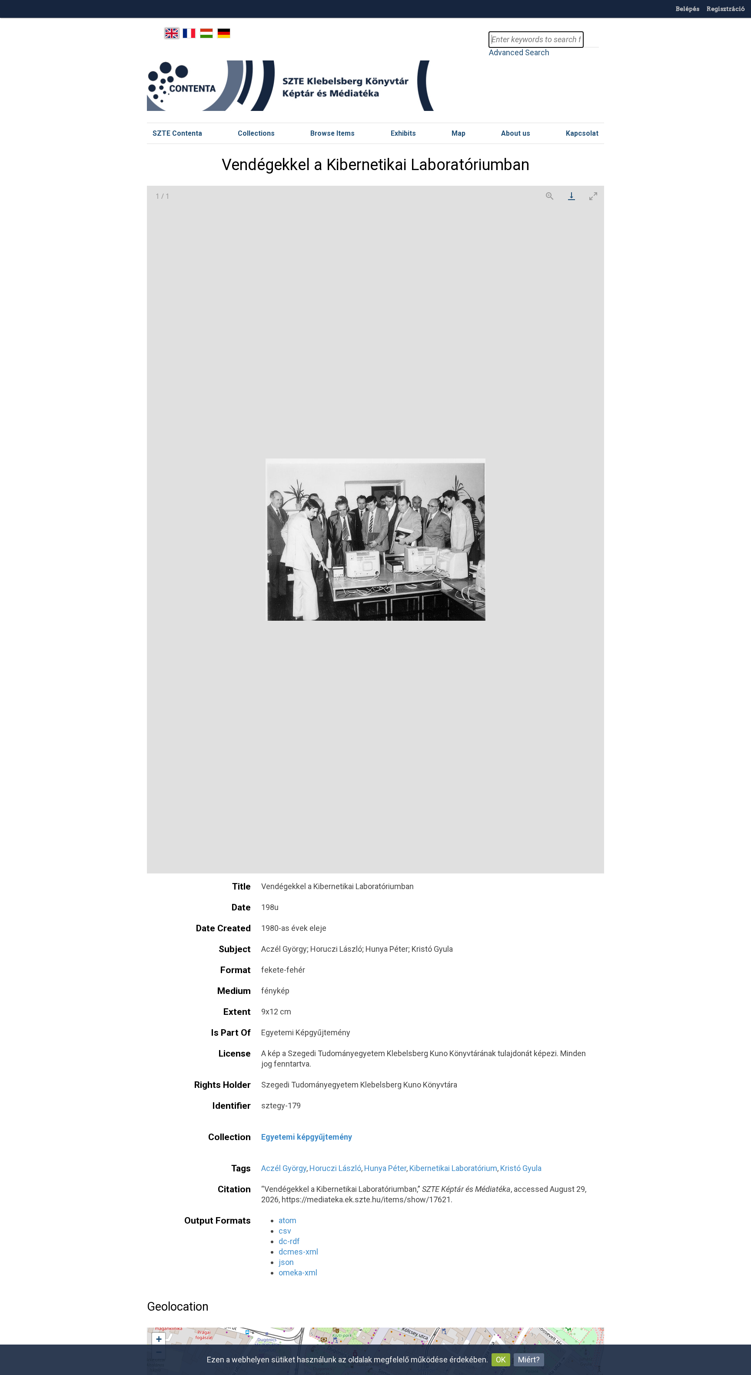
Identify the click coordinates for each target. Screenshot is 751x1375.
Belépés (687, 8)
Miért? (529, 1359)
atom (287, 1220)
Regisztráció (726, 8)
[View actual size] (550, 196)
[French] (189, 33)
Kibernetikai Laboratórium (453, 1168)
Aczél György (283, 1168)
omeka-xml (298, 1272)
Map (458, 133)
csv (285, 1230)
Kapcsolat (582, 133)
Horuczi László (335, 1168)
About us (515, 133)
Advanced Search (519, 52)
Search (591, 39)
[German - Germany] (223, 33)
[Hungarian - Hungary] (206, 33)
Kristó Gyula (521, 1168)
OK (501, 1359)
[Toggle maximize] (593, 196)
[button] (158, 1339)
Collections (256, 133)
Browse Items (332, 133)
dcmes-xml (298, 1251)
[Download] (571, 196)
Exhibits (403, 133)
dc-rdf (289, 1241)
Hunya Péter (385, 1168)
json (286, 1262)
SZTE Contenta (177, 133)
